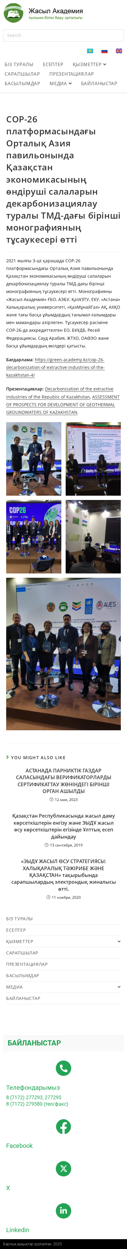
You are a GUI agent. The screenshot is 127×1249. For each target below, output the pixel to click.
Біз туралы (19, 64)
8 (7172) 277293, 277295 (33, 1097)
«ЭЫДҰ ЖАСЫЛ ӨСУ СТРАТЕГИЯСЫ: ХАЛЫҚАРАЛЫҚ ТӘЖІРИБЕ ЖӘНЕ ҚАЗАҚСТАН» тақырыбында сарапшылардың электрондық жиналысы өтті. (63, 875)
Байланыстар (99, 83)
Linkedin (17, 1230)
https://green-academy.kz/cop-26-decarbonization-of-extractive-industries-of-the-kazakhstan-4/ (55, 367)
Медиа (59, 83)
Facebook (19, 1145)
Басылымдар (22, 83)
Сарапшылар (22, 74)
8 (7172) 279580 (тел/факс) (37, 1104)
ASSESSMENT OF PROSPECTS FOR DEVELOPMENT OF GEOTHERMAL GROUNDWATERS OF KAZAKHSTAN (63, 404)
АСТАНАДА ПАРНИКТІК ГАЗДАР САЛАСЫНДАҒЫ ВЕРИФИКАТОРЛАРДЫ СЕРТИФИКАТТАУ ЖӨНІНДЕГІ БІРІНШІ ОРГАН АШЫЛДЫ (63, 781)
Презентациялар (71, 74)
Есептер (53, 64)
